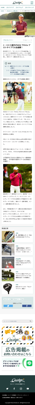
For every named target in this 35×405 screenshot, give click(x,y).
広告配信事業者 (6, 397)
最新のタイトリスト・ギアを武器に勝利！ (19, 67)
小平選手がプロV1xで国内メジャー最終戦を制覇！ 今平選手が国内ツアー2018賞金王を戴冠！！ (20, 72)
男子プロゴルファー (15, 299)
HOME (2, 10)
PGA (22, 299)
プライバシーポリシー (22, 395)
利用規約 (14, 395)
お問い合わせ (19, 397)
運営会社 (13, 397)
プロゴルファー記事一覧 (12, 10)
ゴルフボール (7, 299)
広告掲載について (6, 395)
